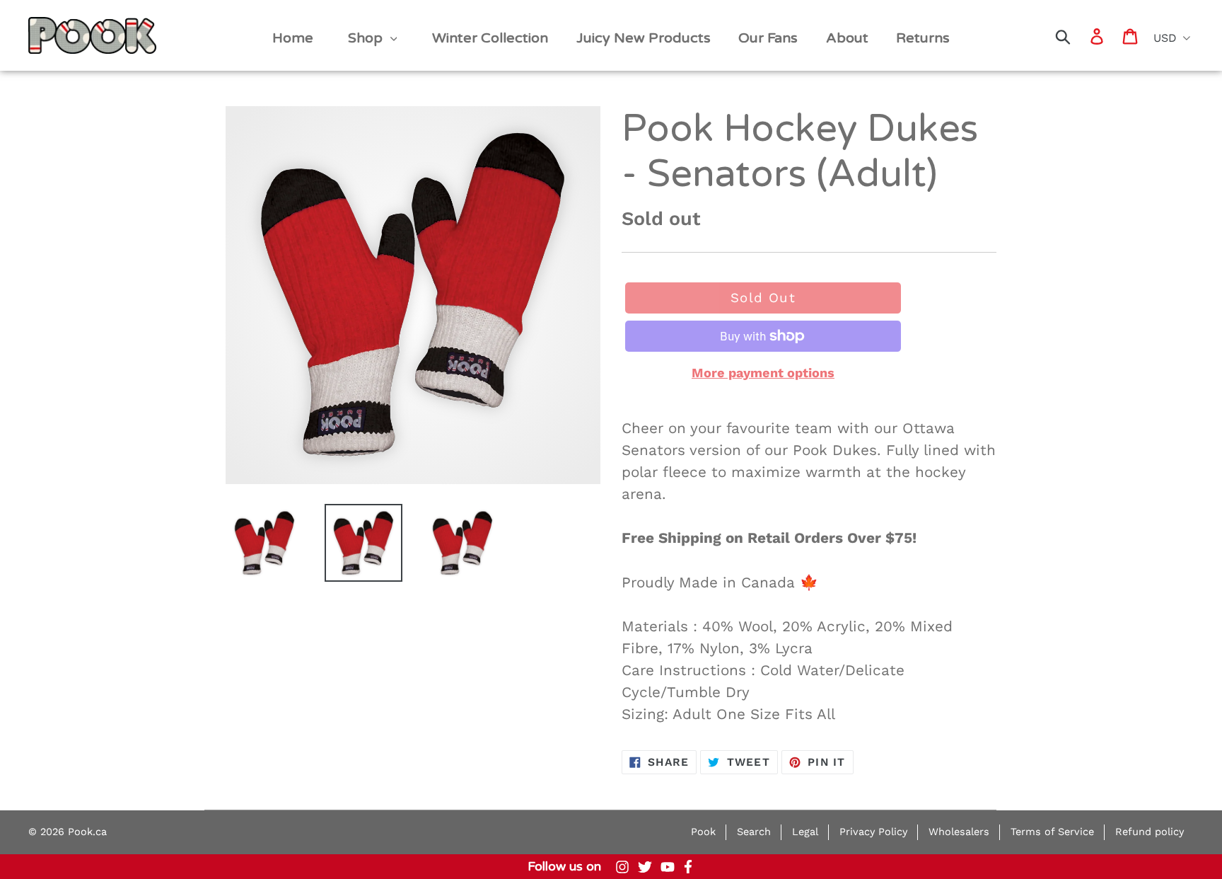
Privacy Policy (873, 832)
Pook (703, 832)
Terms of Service (1052, 832)
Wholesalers (959, 832)
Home (50, 22)
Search (754, 832)
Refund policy (1149, 832)
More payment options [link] (763, 372)
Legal (805, 832)
